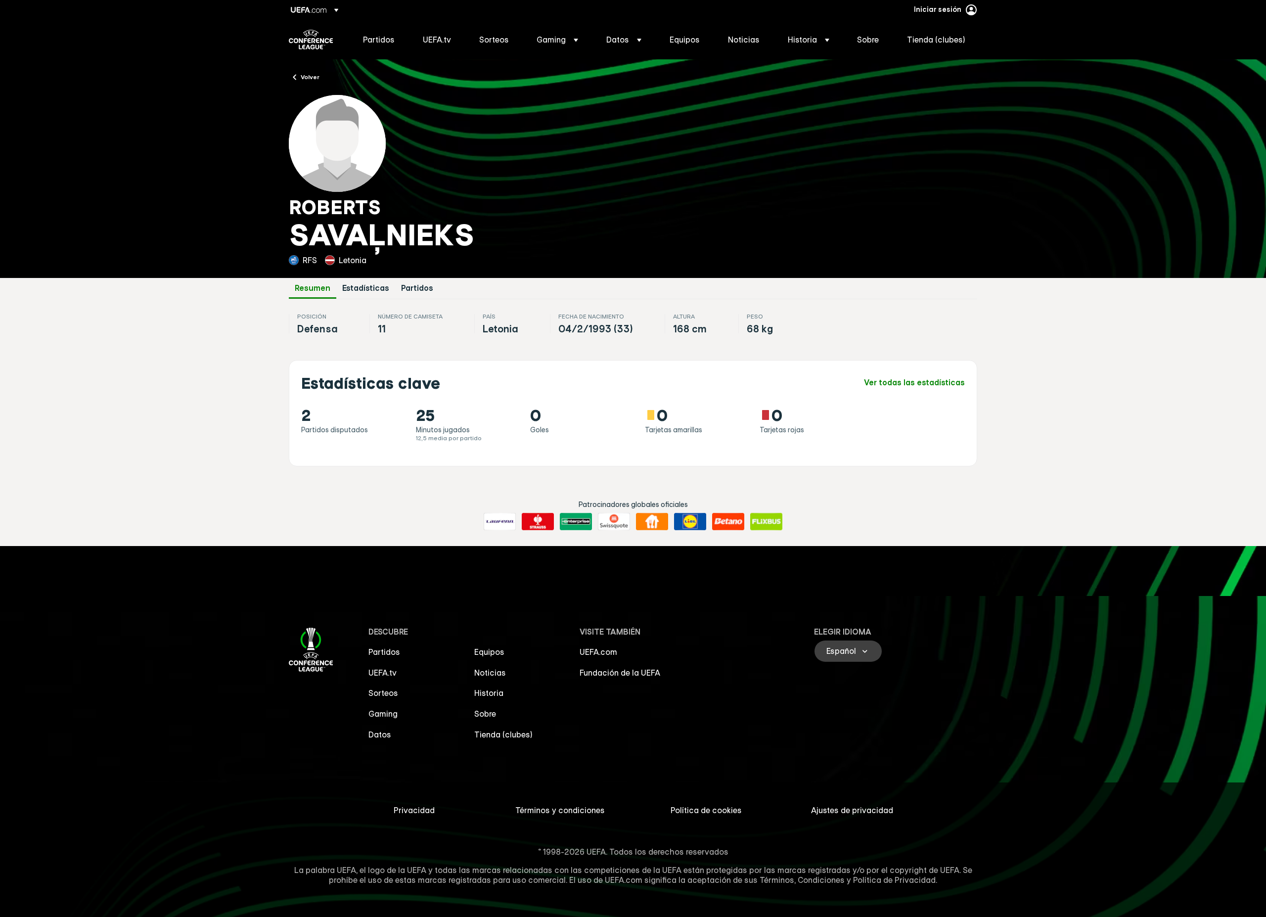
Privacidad (414, 810)
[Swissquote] (614, 522)
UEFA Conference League (311, 39)
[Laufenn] (500, 522)
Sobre (485, 713)
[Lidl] (690, 522)
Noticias (490, 672)
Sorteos (383, 692)
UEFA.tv (382, 672)
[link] (379, 39)
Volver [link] (310, 76)
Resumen (312, 288)
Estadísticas (365, 288)
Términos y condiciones (560, 810)
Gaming (383, 713)
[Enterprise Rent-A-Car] (576, 522)
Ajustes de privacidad (852, 810)
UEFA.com (598, 651)
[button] (557, 39)
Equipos (489, 651)
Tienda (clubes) (503, 734)
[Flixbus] (766, 522)
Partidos (417, 288)
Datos (379, 734)
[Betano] (728, 522)
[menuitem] (381, 39)
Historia (488, 692)
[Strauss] (538, 522)
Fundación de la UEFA (620, 672)
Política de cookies (706, 810)
